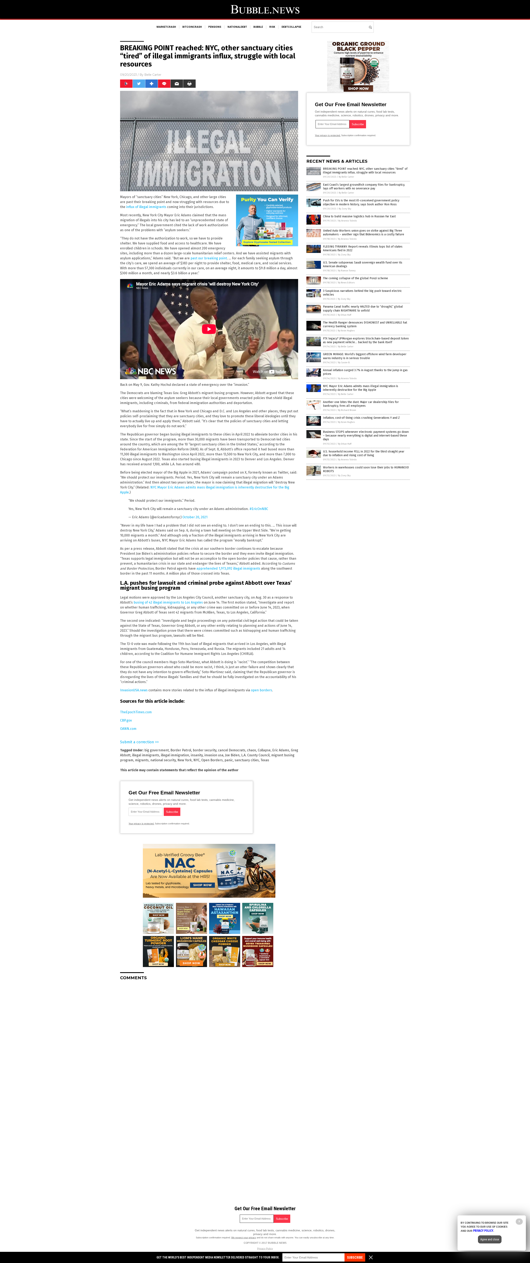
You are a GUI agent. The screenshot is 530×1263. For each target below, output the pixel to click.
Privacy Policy (265, 1248)
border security (204, 750)
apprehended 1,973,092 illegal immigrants (228, 568)
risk (272, 26)
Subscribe (355, 1257)
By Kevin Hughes (346, 330)
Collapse (264, 750)
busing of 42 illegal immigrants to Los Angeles (168, 602)
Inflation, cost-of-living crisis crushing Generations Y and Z (361, 418)
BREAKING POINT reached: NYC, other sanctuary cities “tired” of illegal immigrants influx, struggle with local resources (365, 170)
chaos (251, 750)
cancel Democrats (231, 750)
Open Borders (212, 760)
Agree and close (489, 1239)
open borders (261, 690)
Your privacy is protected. (141, 823)
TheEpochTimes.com (136, 712)
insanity (197, 755)
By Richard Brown (347, 410)
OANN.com (128, 729)
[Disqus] (209, 1035)
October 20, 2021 (194, 517)
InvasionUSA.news (134, 690)
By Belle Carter (346, 177)
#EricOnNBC (258, 509)
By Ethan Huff (344, 315)
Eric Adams (280, 750)
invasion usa (213, 755)
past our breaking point (208, 258)
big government (156, 750)
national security (163, 760)
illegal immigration (175, 755)
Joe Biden (232, 755)
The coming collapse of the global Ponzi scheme (355, 278)
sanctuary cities (247, 760)
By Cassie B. (344, 362)
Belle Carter (152, 75)
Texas (264, 760)
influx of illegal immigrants (146, 207)
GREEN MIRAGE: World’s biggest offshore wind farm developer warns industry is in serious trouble (364, 356)
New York (184, 760)
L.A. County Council (255, 755)
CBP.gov (126, 720)
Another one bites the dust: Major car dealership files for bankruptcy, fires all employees (361, 404)
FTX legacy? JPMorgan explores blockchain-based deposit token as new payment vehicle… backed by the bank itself (366, 340)
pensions (214, 26)
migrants (142, 760)
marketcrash (166, 26)
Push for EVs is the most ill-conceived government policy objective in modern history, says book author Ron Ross (361, 202)
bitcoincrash (192, 26)
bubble (258, 26)
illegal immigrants (145, 755)
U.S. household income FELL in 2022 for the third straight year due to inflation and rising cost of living (363, 453)
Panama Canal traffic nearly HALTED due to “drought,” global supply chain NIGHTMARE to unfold (363, 308)
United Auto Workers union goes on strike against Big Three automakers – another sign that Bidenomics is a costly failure (363, 232)
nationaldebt (237, 26)
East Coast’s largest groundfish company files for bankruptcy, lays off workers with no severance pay (364, 186)
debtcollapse (291, 26)
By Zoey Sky (345, 208)
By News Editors (346, 282)
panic (228, 760)
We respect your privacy (243, 1237)
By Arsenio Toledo (347, 220)
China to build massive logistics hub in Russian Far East (359, 216)
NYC (196, 760)
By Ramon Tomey (346, 270)
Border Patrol (180, 750)
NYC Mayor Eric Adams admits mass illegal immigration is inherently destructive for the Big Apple (360, 388)
